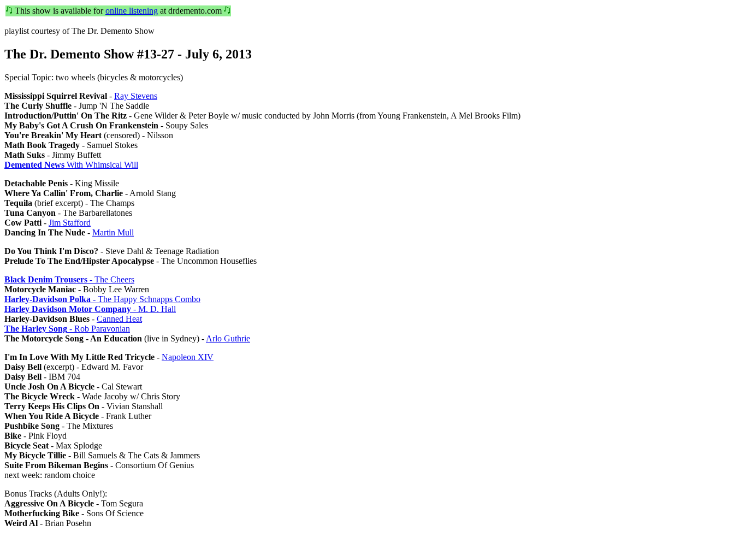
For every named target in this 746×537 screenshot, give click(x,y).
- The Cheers (69, 279)
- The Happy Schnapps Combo (102, 299)
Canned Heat (119, 318)
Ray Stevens (135, 96)
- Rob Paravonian (67, 328)
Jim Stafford (70, 222)
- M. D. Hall (90, 309)
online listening (131, 10)
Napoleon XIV (188, 357)
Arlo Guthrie (228, 338)
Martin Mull (113, 232)
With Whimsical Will (71, 164)
